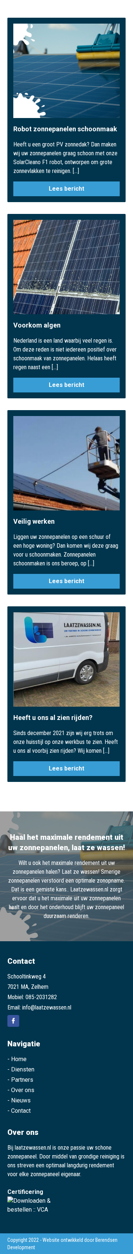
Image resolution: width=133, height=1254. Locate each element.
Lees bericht (66, 188)
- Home (17, 1059)
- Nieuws (19, 1100)
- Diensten (20, 1069)
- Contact (19, 1110)
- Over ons (20, 1090)
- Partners (20, 1079)
